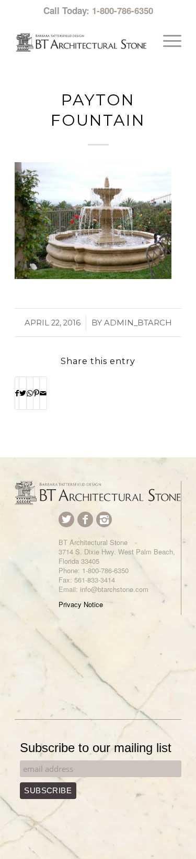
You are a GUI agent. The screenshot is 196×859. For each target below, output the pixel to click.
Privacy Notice (81, 604)
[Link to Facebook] (85, 519)
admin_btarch (138, 323)
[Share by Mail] (43, 393)
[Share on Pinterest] (36, 393)
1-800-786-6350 (122, 10)
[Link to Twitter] (66, 519)
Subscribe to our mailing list (95, 748)
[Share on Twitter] (22, 393)
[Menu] (167, 41)
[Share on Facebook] (17, 393)
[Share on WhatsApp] (30, 393)
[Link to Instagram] (104, 519)
